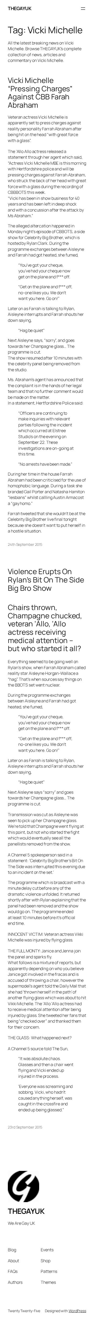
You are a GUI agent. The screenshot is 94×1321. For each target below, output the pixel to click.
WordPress (77, 1310)
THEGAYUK (19, 8)
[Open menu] (83, 8)
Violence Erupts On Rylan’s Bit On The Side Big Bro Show (46, 579)
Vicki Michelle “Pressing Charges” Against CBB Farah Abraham (40, 92)
